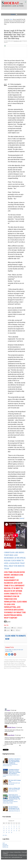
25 (16, 830)
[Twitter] (9, 654)
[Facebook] (12, 654)
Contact (12, 852)
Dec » (6, 835)
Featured (25, 41)
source (22, 518)
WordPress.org (5, 847)
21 (6, 830)
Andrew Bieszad (8, 41)
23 (11, 830)
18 (16, 828)
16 (11, 828)
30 (11, 832)
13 (3, 828)
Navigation (13, 14)
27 (3, 832)
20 (3, 830)
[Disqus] (15, 687)
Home (11, 19)
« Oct (3, 835)
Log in (4, 843)
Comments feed (5, 845)
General (5, 42)
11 (16, 826)
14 (6, 828)
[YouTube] (15, 654)
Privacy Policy (6, 852)
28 (6, 832)
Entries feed (5, 844)
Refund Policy (17, 852)
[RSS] (6, 654)
